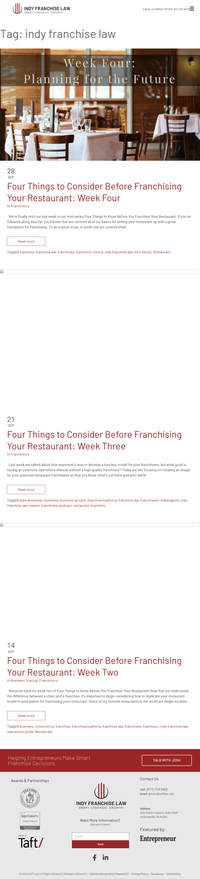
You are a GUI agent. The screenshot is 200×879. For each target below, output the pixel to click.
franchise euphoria (102, 500)
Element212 (122, 873)
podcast (65, 505)
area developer (31, 500)
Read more (26, 241)
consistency (44, 726)
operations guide (20, 731)
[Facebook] (94, 857)
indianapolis (169, 500)
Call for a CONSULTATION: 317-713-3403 (166, 9)
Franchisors (20, 206)
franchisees (149, 500)
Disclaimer (157, 873)
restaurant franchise (89, 505)
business (51, 500)
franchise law (46, 252)
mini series (143, 252)
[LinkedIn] (105, 857)
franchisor (84, 252)
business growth (73, 500)
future (98, 252)
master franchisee (43, 505)
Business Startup (24, 680)
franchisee (66, 252)
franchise (27, 252)
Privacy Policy (140, 873)
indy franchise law (119, 252)
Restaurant (162, 252)
